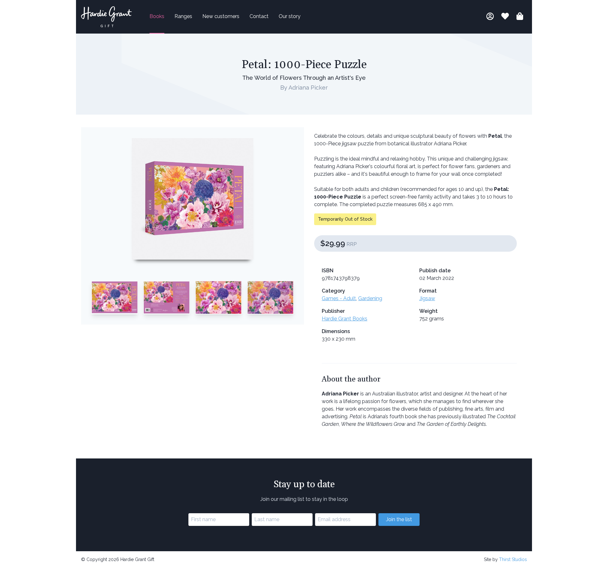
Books (156, 16)
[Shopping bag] (519, 17)
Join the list (399, 519)
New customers (220, 16)
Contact (259, 16)
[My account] (490, 17)
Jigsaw (427, 298)
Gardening (370, 298)
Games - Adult (339, 298)
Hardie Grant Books (344, 319)
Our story (290, 16)
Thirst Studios (513, 559)
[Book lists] (505, 17)
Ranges (183, 16)
